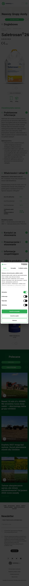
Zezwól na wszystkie (14, 311)
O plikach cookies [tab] (23, 268)
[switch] (25, 296)
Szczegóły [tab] (13, 268)
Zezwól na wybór (14, 315)
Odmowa (14, 320)
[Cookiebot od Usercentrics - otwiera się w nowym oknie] (21, 264)
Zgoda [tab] (4, 268)
